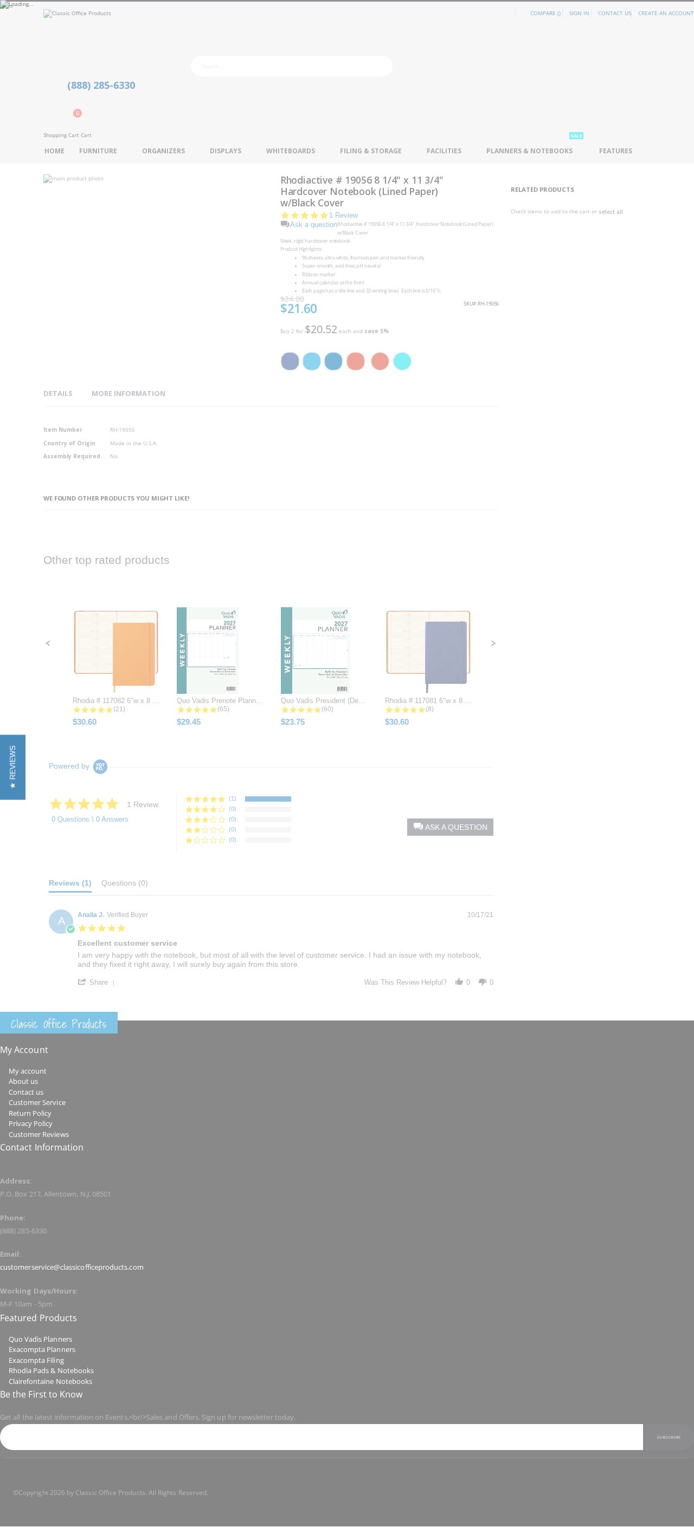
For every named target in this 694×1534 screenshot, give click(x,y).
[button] (12, 767)
